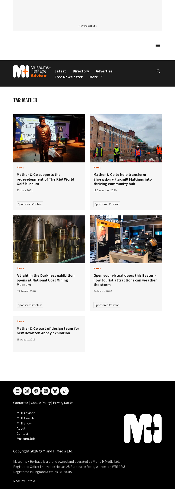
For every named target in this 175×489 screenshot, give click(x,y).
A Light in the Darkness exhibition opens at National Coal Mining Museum (45, 280)
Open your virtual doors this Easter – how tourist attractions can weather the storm (125, 280)
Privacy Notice (63, 403)
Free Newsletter (69, 76)
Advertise (104, 71)
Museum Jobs (26, 438)
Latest (60, 71)
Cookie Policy (41, 403)
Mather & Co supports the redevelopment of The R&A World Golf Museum (45, 179)
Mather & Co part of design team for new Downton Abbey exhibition (48, 331)
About (21, 428)
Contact (22, 433)
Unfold (30, 481)
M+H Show (24, 423)
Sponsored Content (30, 204)
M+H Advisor (26, 413)
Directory (81, 71)
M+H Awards (25, 418)
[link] (49, 138)
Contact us (21, 403)
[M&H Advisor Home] (32, 71)
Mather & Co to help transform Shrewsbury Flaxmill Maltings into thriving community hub (122, 179)
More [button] (93, 76)
